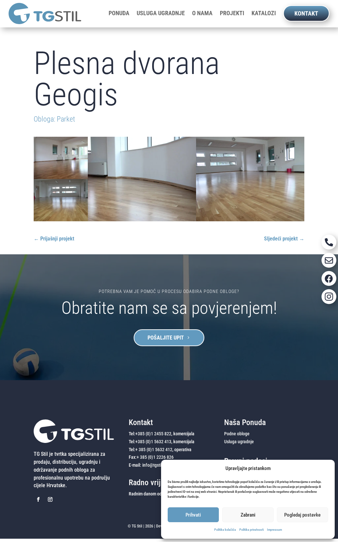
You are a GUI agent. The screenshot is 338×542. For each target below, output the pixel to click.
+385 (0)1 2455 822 (153, 433)
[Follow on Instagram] (50, 499)
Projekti (232, 13)
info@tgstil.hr (154, 465)
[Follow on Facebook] (38, 499)
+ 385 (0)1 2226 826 (155, 457)
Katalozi (264, 13)
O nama (202, 13)
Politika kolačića (225, 529)
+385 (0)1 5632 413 (153, 441)
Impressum (274, 529)
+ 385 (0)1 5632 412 (153, 449)
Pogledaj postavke (302, 515)
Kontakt (306, 13)
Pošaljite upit (166, 338)
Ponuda (119, 13)
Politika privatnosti (251, 529)
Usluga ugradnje (161, 13)
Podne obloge (237, 433)
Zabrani (248, 515)
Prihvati (193, 515)
